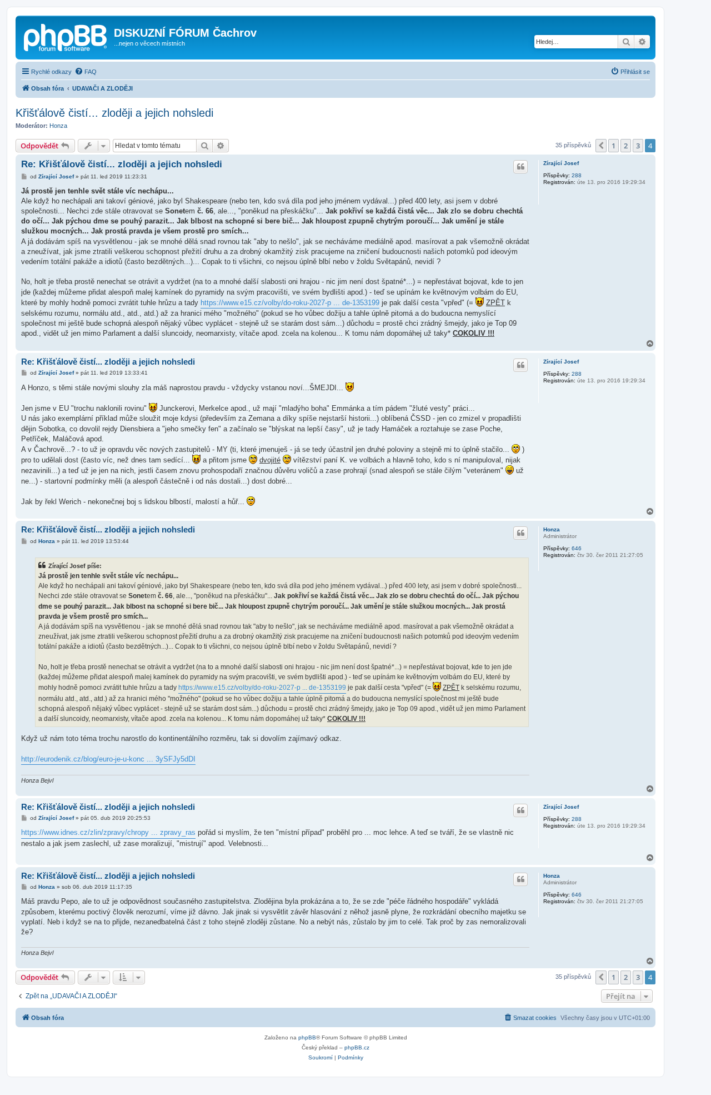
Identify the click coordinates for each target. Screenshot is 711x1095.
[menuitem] (85, 71)
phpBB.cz (356, 1047)
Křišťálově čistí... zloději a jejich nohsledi (114, 113)
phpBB (307, 1037)
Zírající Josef (561, 163)
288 (577, 175)
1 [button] (613, 146)
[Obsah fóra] (66, 36)
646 (577, 548)
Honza (58, 125)
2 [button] (626, 146)
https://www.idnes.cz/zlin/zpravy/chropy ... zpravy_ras (108, 832)
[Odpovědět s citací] (520, 166)
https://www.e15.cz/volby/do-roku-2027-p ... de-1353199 (290, 302)
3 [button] (638, 146)
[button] (601, 145)
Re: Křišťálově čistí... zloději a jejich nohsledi (121, 164)
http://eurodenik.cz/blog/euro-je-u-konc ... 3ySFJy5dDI (108, 759)
